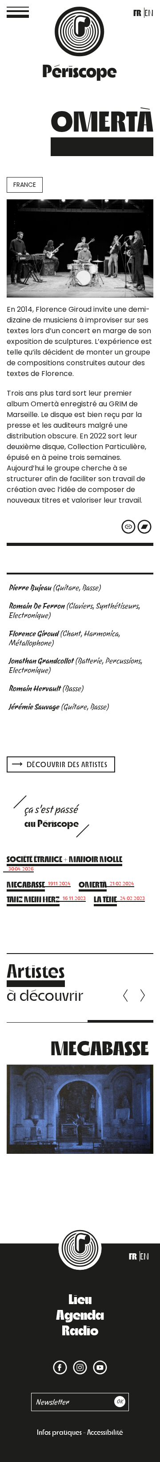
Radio (80, 1329)
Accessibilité (105, 1432)
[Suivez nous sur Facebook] (60, 1361)
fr (137, 13)
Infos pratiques (59, 1432)
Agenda (80, 1313)
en (148, 13)
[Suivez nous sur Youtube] (98, 1361)
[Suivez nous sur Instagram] (78, 1361)
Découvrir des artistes (66, 764)
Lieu (80, 1298)
